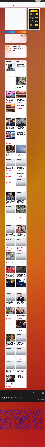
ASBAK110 (13, 420)
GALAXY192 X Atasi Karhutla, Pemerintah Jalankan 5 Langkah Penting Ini (10, 316)
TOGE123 (26, 429)
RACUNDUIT (13, 423)
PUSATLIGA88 (12, 436)
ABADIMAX (25, 420)
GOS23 (33, 434)
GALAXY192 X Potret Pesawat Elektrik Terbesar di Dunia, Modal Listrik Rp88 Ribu (21, 100)
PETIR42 (10, 414)
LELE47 (25, 413)
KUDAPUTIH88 (23, 404)
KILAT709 (32, 406)
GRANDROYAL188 (34, 426)
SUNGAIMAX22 (27, 428)
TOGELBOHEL (31, 409)
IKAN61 (32, 405)
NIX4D (13, 417)
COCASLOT (17, 408)
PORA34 (18, 407)
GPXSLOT (11, 410)
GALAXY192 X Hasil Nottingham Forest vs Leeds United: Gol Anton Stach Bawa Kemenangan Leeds (21, 221)
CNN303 (37, 418)
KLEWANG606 (13, 405)
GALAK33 (27, 416)
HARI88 (30, 413)
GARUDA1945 (8, 412)
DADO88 (29, 431)
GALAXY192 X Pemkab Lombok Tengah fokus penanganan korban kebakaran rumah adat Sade (10, 357)
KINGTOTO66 (21, 410)
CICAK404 (16, 413)
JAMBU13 (24, 435)
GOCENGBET (28, 417)
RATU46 (10, 431)
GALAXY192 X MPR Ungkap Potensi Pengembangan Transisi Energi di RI (10, 302)
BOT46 (17, 415)
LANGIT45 (39, 403)
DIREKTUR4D (1, 422)
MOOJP (12, 434)
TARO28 (33, 413)
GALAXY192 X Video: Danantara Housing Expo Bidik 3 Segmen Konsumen (10, 248)
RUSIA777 (34, 425)
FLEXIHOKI (18, 411)
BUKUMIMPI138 (34, 404)
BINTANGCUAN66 (6, 406)
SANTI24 (19, 413)
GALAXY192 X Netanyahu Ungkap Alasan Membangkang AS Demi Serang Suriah (20, 329)
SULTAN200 (4, 419)
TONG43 (5, 417)
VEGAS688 (17, 414)
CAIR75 (11, 428)
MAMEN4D (24, 422)
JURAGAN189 (24, 416)
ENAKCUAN (27, 412)
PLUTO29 (39, 427)
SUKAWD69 (37, 425)
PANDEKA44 (29, 414)
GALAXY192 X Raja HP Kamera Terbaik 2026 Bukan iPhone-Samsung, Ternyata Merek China (20, 168)
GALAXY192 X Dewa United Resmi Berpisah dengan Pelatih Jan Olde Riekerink (20, 215)
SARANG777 (14, 425)
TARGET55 (35, 419)
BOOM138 (35, 406)
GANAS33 (31, 420)
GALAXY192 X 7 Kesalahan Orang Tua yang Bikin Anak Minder (20, 188)
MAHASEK (29, 406)
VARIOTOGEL (8, 409)
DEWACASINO (5, 436)
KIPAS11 (32, 417)
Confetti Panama (10, 5)
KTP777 (11, 424)
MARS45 (38, 419)
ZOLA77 (1, 421)
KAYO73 (30, 416)
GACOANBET (1, 406)
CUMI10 (4, 425)
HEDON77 (7, 415)
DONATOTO (9, 434)
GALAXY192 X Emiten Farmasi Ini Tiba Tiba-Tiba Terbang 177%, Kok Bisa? (20, 370)
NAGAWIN (10, 406)
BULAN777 (16, 404)
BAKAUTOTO (5, 428)
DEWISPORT (23, 415)
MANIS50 (31, 430)
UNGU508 (38, 414)
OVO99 (27, 434)
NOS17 (40, 430)
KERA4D (4, 415)
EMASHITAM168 (1, 428)
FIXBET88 (37, 421)
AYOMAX (29, 419)
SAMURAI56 (28, 403)
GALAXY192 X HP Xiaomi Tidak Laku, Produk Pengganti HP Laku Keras (20, 201)
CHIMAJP (10, 423)
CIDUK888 (38, 409)
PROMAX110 (14, 403)
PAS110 (18, 434)
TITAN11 (16, 417)
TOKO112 (26, 408)
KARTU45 (33, 422)
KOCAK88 (22, 430)
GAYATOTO (25, 425)
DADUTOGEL (39, 410)
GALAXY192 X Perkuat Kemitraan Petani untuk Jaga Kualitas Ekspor (10, 79)
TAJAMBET (20, 432)
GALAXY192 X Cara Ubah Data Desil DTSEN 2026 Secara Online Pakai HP (9, 168)
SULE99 (23, 424)
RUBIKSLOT (18, 409)
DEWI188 (6, 430)
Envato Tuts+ (12, 397)
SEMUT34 (29, 429)
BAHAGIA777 (37, 430)
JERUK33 (17, 405)
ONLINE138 (14, 421)
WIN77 (34, 423)
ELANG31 (21, 435)
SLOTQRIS (6, 418)
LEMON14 (42, 433)
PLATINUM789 (32, 403)
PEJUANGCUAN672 (33, 424)
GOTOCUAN (1, 426)
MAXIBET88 (33, 416)
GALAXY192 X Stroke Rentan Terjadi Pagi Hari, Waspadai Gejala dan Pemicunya (21, 357)
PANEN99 (42, 431)
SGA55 (36, 433)
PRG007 (30, 421)
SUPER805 (30, 410)
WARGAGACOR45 (29, 433)
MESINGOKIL (16, 432)
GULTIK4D (15, 434)
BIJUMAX (39, 422)
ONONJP (1, 414)
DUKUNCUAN (4, 407)
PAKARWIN (4, 414)
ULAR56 (12, 427)
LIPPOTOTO (12, 418)
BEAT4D (4, 432)
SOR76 (40, 421)
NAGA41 (1, 416)
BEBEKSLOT (7, 421)
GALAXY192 (6, 2)
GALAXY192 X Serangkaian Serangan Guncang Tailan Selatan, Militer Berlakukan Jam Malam (20, 65)
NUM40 (19, 406)
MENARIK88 (33, 433)
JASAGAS (16, 406)
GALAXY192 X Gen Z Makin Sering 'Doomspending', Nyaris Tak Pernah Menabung (10, 234)
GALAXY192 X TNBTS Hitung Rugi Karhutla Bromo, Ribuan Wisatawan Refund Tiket (21, 275)
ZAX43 (22, 403)
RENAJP (35, 414)
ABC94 (32, 414)
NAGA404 (12, 412)
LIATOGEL (1, 430)
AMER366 (5, 429)
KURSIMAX (30, 411)
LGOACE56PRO (41, 404)
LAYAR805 (20, 415)
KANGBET (8, 422)
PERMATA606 (9, 413)
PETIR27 (4, 411)
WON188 (27, 411)
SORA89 (43, 410)
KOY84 (4, 408)
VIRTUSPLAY (30, 423)
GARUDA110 (33, 418)
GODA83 (5, 403)
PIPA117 (14, 428)
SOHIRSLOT (29, 427)
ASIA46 (11, 408)
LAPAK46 (10, 432)
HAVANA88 (7, 423)
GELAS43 (31, 428)
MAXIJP (37, 417)
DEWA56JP (1, 415)
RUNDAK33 (21, 411)
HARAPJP (34, 435)
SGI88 (31, 429)
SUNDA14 (1, 419)
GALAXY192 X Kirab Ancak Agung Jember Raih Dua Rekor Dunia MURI (20, 86)
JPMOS (14, 410)
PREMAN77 (1, 433)
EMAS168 (38, 406)
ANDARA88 (12, 409)
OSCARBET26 (7, 411)
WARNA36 (11, 407)
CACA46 (42, 407)
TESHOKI (39, 407)
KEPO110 (37, 428)
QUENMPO (9, 418)
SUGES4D (19, 417)
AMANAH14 (24, 434)
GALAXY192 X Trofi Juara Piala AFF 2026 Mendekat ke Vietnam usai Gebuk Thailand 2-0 (10, 275)
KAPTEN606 (21, 425)
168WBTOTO (18, 435)
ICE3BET (11, 419)
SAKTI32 (10, 404)
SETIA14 (17, 428)
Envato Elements (3, 397)
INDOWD (27, 407)
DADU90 (43, 420)
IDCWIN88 (15, 411)
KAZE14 (28, 430)
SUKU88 (24, 410)
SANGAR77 (23, 432)
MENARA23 (40, 428)
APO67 (7, 427)
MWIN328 (33, 410)
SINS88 (21, 422)
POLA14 (41, 406)
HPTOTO (28, 425)
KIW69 (34, 428)
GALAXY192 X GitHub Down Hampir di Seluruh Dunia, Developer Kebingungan (21, 316)
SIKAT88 (13, 432)
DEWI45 (24, 407)
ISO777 (23, 408)
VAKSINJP (1, 411)
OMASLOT (39, 416)
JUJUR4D (9, 436)
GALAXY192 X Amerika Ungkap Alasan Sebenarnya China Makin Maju (10, 370)
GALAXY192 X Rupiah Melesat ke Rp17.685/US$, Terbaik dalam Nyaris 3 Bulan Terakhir (21, 127)
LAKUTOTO (17, 431)
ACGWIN (31, 425)
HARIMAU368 (1, 429)
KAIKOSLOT (14, 430)
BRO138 (4, 426)
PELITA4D (7, 405)
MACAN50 (36, 413)
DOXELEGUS (1, 410)
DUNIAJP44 (10, 415)
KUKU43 (7, 426)
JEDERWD (7, 425)
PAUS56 (36, 420)
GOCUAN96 (30, 418)
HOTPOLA (30, 422)
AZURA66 (39, 433)
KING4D (42, 403)
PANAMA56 (29, 424)
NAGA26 (16, 420)
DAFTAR (21, 31)
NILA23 (34, 430)
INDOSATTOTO (7, 408)
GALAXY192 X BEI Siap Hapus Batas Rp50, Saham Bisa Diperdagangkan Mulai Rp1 (20, 248)
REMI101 (32, 419)
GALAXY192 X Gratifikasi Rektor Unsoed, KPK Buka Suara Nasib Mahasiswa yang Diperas (10, 73)
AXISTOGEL (16, 429)
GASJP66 (41, 414)
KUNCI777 (4, 427)
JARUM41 (12, 416)
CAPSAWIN (15, 412)
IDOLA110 (22, 413)
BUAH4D (26, 424)
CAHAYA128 (14, 435)
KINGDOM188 (8, 433)
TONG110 (23, 429)
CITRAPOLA (40, 418)
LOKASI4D (30, 434)
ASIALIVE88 (35, 436)
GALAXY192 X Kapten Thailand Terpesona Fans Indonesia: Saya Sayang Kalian (9, 100)
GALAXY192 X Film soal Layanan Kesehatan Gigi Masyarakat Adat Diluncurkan (21, 234)
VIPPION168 (14, 422)
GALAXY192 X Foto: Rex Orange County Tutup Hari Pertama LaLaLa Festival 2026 (10, 289)
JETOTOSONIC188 (10, 430)
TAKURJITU (14, 424)
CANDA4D (41, 408)
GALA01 (30, 404)
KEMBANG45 (37, 423)
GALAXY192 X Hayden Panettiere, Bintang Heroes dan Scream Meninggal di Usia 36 (10, 384)
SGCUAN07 (25, 403)
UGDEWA (5, 422)
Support (20, 6)
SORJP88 (41, 435)
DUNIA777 (37, 408)
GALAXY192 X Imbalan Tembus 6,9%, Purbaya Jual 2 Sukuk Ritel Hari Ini (21, 343)
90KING (8, 429)
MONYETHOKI (31, 436)
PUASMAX (1, 432)
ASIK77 (38, 436)
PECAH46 (8, 407)
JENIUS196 (8, 435)
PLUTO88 (43, 413)
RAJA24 (14, 419)
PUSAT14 (4, 420)
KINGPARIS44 (13, 414)
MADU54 (26, 419)
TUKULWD (18, 421)
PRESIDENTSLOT (17, 426)
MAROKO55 (39, 405)
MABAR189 (25, 409)
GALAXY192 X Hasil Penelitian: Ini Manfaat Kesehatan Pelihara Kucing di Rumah (21, 261)
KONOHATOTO (1, 435)
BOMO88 (1, 404)
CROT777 (13, 413)
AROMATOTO (22, 405)
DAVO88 (28, 409)
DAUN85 (29, 408)
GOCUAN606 (18, 425)
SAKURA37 (25, 430)
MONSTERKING (18, 403)
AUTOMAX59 (1, 408)
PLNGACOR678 (30, 435)
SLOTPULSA (21, 412)
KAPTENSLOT (39, 415)
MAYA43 (37, 412)
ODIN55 (36, 416)
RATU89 (1, 405)
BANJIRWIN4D (1, 436)
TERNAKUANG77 (2, 418)
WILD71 (21, 416)
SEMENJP (7, 432)
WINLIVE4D (17, 416)
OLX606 (13, 429)
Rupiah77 (4, 405)
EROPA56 (22, 409)
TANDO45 (15, 409)
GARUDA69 (27, 404)
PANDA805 (24, 428)
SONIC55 (18, 422)
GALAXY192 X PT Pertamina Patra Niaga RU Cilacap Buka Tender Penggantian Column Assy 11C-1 (10, 180)
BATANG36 (32, 408)
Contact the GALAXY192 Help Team (34, 31)
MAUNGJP (43, 415)
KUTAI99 (14, 408)
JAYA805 (23, 421)
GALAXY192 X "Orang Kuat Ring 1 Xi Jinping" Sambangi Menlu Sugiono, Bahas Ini (10, 127)
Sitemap (20, 397)
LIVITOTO (7, 404)
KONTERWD (3, 423)
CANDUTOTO (8, 410)
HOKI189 (26, 431)
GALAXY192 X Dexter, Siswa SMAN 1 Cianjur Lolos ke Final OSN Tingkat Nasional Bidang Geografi (21, 133)
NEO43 (6, 416)
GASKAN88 (21, 431)
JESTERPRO (10, 421)
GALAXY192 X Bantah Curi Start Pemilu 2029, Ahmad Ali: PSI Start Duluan (20, 106)
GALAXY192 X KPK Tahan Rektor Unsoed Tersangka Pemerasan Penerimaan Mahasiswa (20, 302)
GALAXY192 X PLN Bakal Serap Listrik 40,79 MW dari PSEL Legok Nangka (20, 174)
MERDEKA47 (20, 419)
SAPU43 (34, 420)
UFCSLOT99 (20, 408)
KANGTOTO (16, 418)
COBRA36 (20, 423)
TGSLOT (24, 436)
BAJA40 (37, 429)
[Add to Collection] (2, 10)
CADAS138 (32, 415)
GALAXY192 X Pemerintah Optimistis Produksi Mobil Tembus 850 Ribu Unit (20, 376)
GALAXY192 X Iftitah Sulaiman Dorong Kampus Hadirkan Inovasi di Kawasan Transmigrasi (10, 174)
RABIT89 (8, 431)
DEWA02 (33, 411)
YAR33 (34, 408)
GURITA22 (1, 409)
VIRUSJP (10, 427)
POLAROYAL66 (14, 407)
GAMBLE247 (20, 414)
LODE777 (5, 412)
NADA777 (18, 412)
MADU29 (24, 412)
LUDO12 (3, 434)
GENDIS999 (21, 407)
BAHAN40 (20, 429)
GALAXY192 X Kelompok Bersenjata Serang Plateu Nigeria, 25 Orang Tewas (10, 154)
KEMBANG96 (35, 431)
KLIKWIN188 (31, 412)
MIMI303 (32, 427)
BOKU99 (19, 420)
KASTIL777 (8, 403)
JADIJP (24, 411)
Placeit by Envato (8, 397)
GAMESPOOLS (1, 403)
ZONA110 (32, 431)
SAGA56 (5, 410)
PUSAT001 (28, 413)
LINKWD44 (10, 417)
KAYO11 (22, 418)
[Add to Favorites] (2, 8)
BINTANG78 (14, 415)
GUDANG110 (4, 409)
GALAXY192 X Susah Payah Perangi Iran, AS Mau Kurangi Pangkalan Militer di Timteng (10, 261)
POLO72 (15, 416)
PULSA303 (8, 419)
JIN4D (0, 423)
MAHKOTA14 (42, 427)
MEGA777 (7, 420)
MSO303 (27, 410)
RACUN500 (39, 434)
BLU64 (23, 414)
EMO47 (36, 407)
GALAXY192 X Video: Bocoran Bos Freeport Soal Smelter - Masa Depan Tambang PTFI (10, 141)
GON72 (41, 436)
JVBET (20, 424)
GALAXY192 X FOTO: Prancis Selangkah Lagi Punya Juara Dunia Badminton (10, 201)
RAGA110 (26, 406)
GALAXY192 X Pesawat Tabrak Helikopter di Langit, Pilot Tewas (10, 215)
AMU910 (43, 436)
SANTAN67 (15, 433)
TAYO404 (23, 423)
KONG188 (10, 429)
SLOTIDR (6, 413)
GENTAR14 (13, 406)
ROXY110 (11, 403)
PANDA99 (21, 426)
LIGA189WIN (19, 418)
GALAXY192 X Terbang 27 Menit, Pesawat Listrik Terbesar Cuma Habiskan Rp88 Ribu (10, 114)
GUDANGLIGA (4, 433)
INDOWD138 (35, 409)
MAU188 (26, 415)
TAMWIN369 (40, 423)
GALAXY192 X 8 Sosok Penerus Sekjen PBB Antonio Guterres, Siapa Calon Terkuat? (10, 343)
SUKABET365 (33, 432)
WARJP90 (40, 411)
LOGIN (10, 31)
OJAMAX (26, 414)
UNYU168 (36, 403)
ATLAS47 (10, 405)
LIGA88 (34, 412)
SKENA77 (33, 407)
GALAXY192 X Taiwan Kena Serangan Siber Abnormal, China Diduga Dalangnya (20, 289)
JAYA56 (10, 426)
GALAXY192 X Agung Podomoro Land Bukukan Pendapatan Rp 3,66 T (10, 221)
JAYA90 (9, 428)
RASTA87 (7, 414)
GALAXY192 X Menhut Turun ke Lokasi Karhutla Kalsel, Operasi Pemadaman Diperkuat (10, 322)
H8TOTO (36, 434)
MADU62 (4, 421)
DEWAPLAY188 (40, 420)
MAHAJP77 (20, 404)
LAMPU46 (43, 418)
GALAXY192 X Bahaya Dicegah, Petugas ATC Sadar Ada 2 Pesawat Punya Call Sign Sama (21, 154)
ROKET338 (21, 434)
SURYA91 (30, 407)
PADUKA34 (42, 422)
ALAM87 (5, 435)
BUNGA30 (6, 434)
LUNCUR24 (4, 404)
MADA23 (10, 420)
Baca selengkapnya (8, 75)
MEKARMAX (10, 425)
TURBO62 (34, 429)
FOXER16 (40, 425)
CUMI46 (19, 405)
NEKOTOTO (13, 404)
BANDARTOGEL (26, 418)
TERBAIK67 (25, 417)
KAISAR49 (13, 426)
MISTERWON (40, 432)
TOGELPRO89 (42, 405)
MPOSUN (36, 410)
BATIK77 (30, 426)
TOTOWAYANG (26, 405)
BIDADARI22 (35, 415)
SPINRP (41, 419)
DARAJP (41, 409)
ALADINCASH (11, 411)
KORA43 (9, 416)
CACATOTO (17, 424)
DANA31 (37, 404)
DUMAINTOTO (20, 428)
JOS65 (3, 413)
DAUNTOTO (40, 417)
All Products (16, 397)
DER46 (4, 416)
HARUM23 (29, 432)
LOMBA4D (42, 434)
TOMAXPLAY (17, 410)
